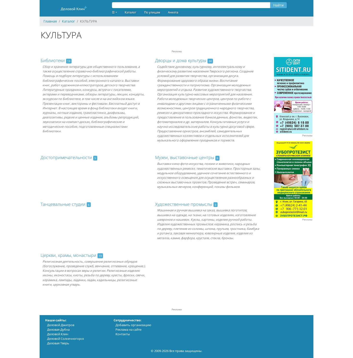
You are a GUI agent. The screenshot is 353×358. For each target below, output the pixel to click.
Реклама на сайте (128, 329)
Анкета (173, 12)
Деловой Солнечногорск (65, 338)
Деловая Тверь (58, 343)
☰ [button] (113, 12)
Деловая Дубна (58, 329)
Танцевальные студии (63, 204)
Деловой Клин (57, 334)
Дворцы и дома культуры (180, 60)
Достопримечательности (66, 157)
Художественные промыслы (183, 204)
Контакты (123, 334)
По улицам (152, 12)
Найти (278, 5)
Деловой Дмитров (60, 325)
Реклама (307, 135)
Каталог (130, 12)
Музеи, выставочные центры (184, 157)
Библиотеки (53, 60)
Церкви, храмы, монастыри (68, 255)
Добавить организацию (133, 325)
